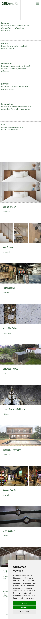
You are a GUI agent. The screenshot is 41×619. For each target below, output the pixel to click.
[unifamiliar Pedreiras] (20, 425)
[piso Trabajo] (20, 225)
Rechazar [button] (24, 607)
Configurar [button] (24, 612)
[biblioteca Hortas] (20, 344)
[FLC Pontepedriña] (20, 547)
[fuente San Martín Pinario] (20, 385)
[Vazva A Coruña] (20, 466)
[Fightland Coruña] (20, 263)
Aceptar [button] (25, 603)
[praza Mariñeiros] (20, 304)
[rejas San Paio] (20, 506)
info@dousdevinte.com (7, 594)
